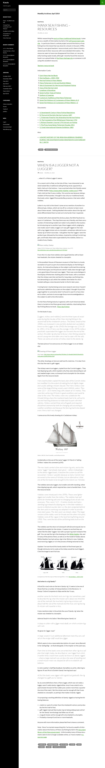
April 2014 (6, 93)
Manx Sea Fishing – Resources (54, 27)
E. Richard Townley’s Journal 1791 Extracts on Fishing (58, 122)
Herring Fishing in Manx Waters (51, 80)
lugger (72, 744)
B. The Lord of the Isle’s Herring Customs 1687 (56, 115)
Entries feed (6, 124)
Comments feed (7, 127)
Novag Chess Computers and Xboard (7, 26)
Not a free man (7, 38)
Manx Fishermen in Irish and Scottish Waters (55, 83)
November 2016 (7, 88)
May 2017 (6, 81)
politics (5, 111)
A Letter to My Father (8, 31)
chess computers (7, 104)
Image (41, 173)
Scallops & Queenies (47, 95)
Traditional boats (51, 149)
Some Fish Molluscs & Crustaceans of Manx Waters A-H (59, 100)
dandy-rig (42, 744)
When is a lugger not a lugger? (58, 167)
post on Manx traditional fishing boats (67, 38)
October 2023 (7, 76)
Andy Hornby (6, 51)
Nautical (41, 22)
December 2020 (7, 78)
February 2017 (7, 86)
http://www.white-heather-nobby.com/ (63, 191)
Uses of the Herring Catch (49, 88)
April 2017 (6, 83)
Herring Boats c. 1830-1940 (49, 78)
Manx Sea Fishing (63, 307)
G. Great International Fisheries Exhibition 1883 (56, 127)
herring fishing (53, 744)
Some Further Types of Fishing (50, 93)
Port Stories (10, 48)
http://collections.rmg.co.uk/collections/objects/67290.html (52, 250)
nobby (49, 747)
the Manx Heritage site (65, 58)
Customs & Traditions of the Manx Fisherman (55, 98)
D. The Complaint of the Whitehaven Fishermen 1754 (58, 120)
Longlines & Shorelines (47, 90)
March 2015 (6, 91)
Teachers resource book (46, 66)
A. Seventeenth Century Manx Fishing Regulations (57, 112)
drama (5, 106)
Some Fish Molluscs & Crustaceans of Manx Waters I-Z (59, 103)
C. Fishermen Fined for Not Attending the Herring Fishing (60, 117)
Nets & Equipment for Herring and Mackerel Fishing (58, 85)
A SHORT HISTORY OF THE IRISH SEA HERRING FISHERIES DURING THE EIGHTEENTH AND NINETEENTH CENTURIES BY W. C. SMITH (62, 139)
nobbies (41, 747)
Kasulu (6, 2)
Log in (4, 122)
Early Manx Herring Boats (49, 75)
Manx (41, 149)
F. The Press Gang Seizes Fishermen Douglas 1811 (57, 125)
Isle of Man (63, 744)
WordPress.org (7, 129)
